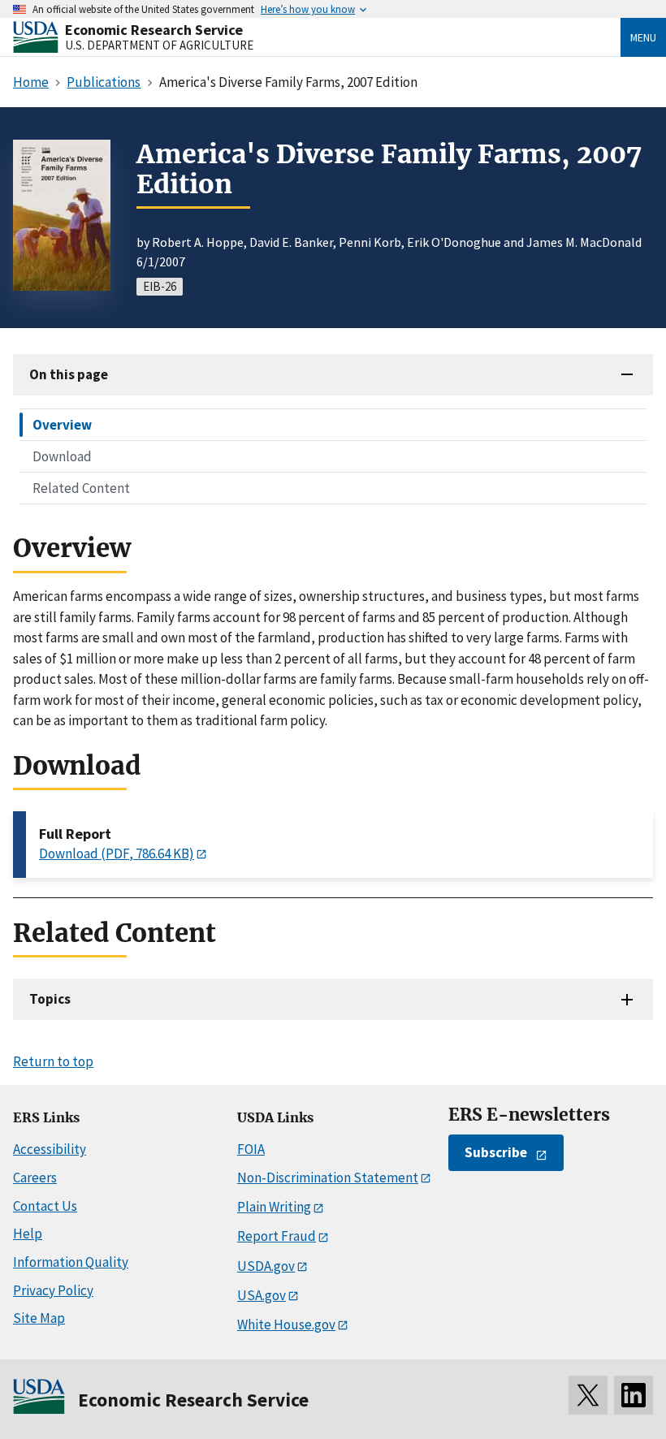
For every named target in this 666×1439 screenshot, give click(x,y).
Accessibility (49, 1149)
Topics (50, 999)
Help (27, 1233)
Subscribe (496, 1152)
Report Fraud (276, 1236)
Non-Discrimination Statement (327, 1177)
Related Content (81, 488)
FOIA (251, 1149)
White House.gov (286, 1324)
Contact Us (45, 1206)
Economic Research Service (154, 29)
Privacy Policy (53, 1290)
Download (62, 456)
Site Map (39, 1318)
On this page (68, 374)
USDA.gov (266, 1266)
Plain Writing (274, 1207)
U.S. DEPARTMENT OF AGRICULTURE (159, 45)
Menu (643, 37)
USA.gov (261, 1295)
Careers (35, 1177)
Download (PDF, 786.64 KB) (116, 853)
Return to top (53, 1061)
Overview (62, 425)
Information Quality (70, 1262)
